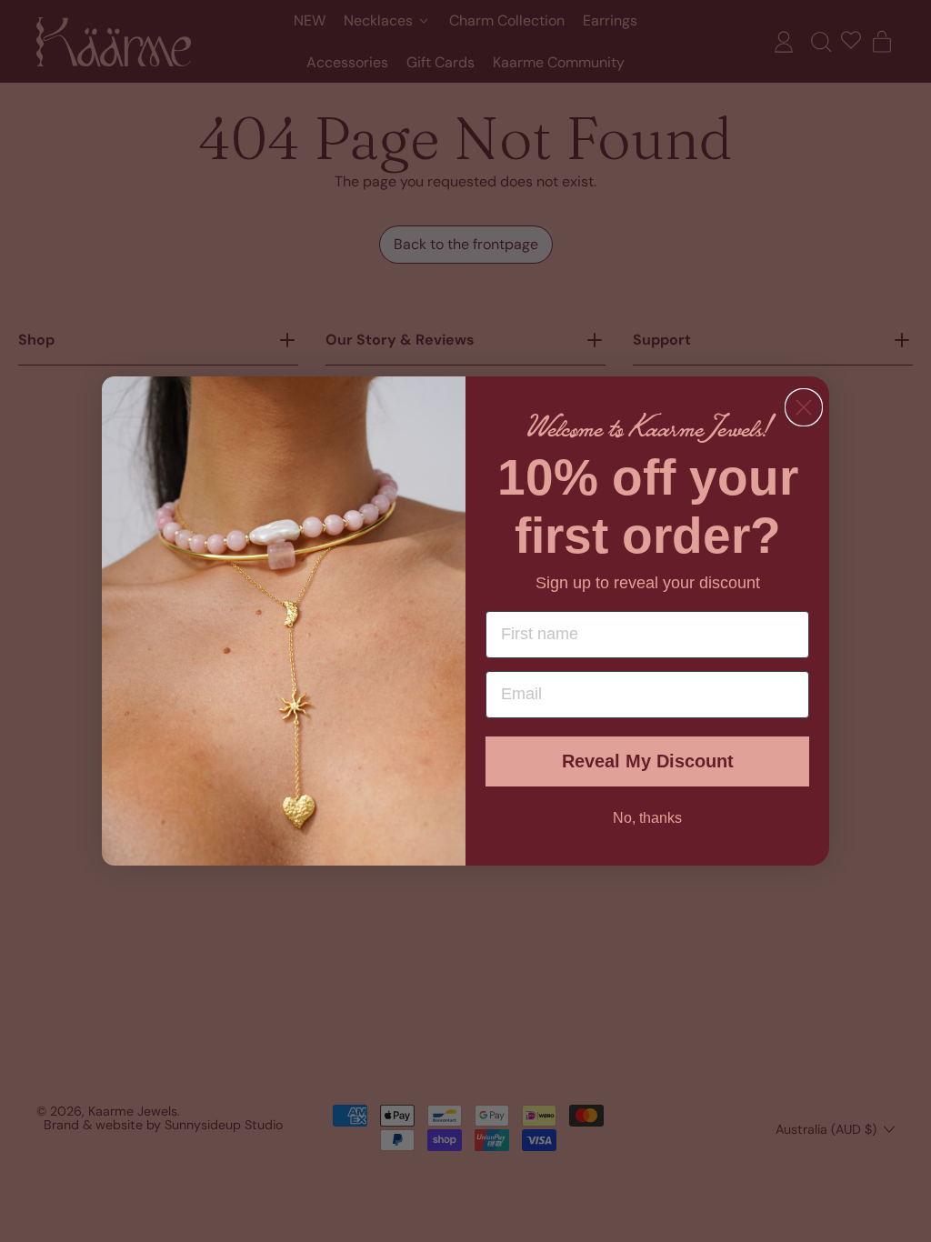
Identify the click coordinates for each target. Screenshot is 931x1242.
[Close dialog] (803, 407)
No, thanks (647, 818)
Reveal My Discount (648, 761)
